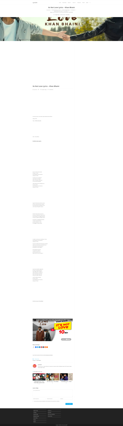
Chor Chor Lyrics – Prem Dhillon (52, 381)
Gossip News (35, 417)
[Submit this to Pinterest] (41, 347)
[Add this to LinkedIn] (39, 347)
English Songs (35, 410)
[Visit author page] (35, 365)
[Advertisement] (83, 51)
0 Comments (51, 89)
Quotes (34, 421)
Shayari (34, 419)
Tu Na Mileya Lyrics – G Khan (66, 381)
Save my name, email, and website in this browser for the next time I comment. (47, 401)
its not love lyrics (56, 12)
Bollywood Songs (36, 416)
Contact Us (49, 410)
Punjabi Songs (44, 89)
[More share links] (47, 347)
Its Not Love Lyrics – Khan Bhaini (64, 14)
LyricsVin (35, 2)
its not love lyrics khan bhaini (63, 12)
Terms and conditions (51, 414)
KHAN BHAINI (71, 12)
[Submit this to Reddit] (45, 347)
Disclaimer (49, 412)
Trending (34, 412)
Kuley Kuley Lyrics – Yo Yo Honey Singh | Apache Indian (39, 382)
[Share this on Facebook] (36, 347)
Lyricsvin (35, 89)
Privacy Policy (50, 416)
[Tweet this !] (37, 347)
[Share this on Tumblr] (43, 347)
